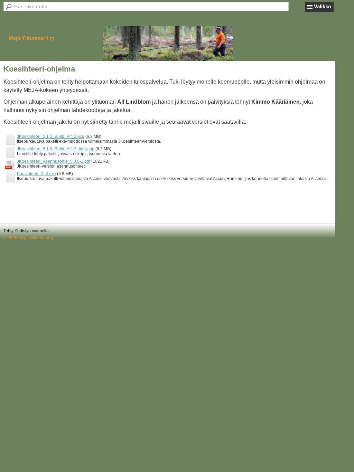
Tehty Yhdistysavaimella (26, 230)
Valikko (322, 6)
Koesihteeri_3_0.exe (36, 173)
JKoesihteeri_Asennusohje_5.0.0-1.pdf (53, 161)
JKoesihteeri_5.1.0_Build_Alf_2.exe (50, 136)
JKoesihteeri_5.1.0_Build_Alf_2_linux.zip (55, 149)
